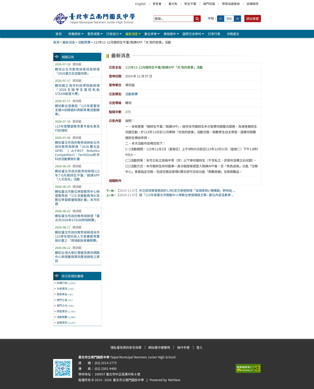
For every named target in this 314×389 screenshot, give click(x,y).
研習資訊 (66, 311)
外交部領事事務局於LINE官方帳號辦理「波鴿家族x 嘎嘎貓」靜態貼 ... (175, 190)
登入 (199, 347)
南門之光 (65, 305)
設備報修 (252, 3)
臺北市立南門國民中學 (128, 380)
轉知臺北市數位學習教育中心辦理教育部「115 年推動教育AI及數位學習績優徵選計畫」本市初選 (77, 197)
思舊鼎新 (74, 33)
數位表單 (150, 33)
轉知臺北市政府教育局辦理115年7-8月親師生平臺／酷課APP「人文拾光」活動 (77, 175)
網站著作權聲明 (159, 347)
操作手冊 (183, 347)
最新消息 (131, 33)
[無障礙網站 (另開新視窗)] (248, 368)
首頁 (58, 33)
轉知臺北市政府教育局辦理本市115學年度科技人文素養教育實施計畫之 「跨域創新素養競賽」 (77, 236)
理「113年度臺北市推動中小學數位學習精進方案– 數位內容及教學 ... (175, 195)
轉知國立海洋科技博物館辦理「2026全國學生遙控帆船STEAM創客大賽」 (77, 89)
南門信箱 (209, 3)
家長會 (157, 3)
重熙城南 (93, 33)
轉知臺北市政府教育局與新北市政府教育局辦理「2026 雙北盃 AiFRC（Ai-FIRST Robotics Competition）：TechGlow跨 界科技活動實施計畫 (77, 150)
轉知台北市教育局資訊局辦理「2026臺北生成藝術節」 (77, 71)
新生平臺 (190, 3)
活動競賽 (66, 317)
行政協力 (112, 33)
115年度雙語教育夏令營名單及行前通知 (77, 128)
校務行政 (66, 283)
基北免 (172, 3)
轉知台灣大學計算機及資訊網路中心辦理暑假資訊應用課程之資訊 (77, 256)
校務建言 (233, 33)
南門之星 (65, 300)
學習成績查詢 (231, 3)
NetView (174, 380)
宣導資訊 (66, 322)
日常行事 (214, 33)
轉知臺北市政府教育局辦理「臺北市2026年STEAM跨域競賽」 (77, 218)
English (140, 3)
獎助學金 (65, 294)
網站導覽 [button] (252, 18)
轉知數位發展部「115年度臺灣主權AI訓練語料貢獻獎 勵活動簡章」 (77, 109)
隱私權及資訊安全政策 (125, 347)
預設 (229, 18)
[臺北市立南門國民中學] (94, 18)
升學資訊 (65, 289)
